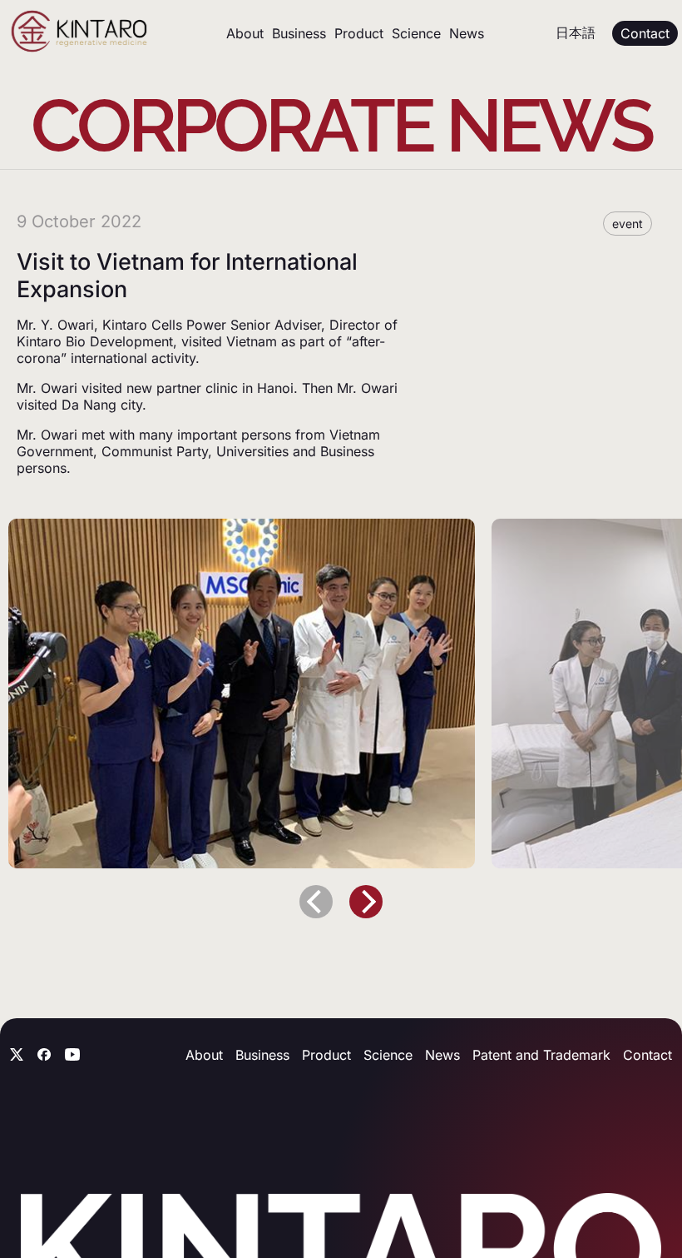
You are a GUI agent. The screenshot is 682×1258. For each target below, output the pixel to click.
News (466, 33)
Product (358, 33)
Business (299, 33)
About (245, 33)
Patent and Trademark (541, 1055)
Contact (647, 1055)
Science (416, 33)
